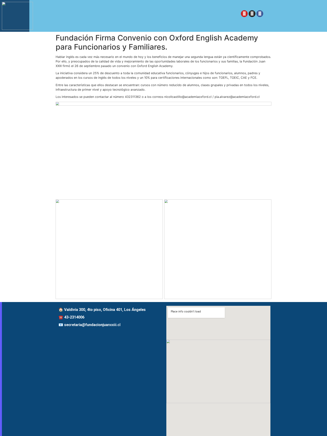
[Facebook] (259, 14)
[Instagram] (252, 14)
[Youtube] (244, 14)
